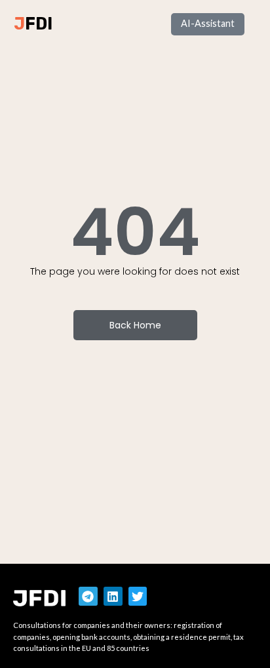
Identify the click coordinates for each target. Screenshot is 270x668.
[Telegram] (88, 596)
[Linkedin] (113, 596)
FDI (38, 23)
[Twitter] (137, 596)
